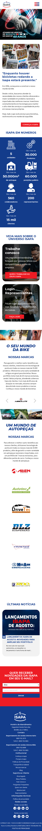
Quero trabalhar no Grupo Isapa (19, 275)
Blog (21, 770)
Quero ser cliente (21, 787)
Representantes (21, 793)
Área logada (21, 776)
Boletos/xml (21, 790)
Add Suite (21, 826)
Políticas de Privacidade (21, 762)
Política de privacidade (21, 799)
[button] (17, 34)
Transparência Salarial (21, 765)
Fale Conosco (21, 782)
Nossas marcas (21, 767)
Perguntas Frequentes (21, 785)
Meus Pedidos (21, 779)
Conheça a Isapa (30, 125)
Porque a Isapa (21, 759)
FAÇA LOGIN (14, 317)
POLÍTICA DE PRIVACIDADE (21, 828)
